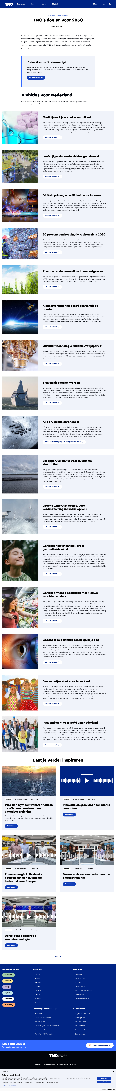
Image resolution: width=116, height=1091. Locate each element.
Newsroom (37, 969)
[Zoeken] (104, 4)
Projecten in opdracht (82, 1013)
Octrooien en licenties (42, 1030)
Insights (38, 986)
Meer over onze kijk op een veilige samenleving (63, 442)
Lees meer (12, 826)
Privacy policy (12, 1085)
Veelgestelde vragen (82, 999)
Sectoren (8, 999)
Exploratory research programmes (47, 1026)
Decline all (104, 1082)
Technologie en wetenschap (45, 1009)
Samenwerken (79, 1009)
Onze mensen (80, 986)
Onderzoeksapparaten (43, 1018)
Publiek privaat (80, 1018)
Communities (79, 995)
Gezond (33, 4)
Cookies (38, 1064)
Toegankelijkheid (62, 1064)
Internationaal (80, 1034)
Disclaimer (73, 1064)
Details (4, 1085)
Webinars (38, 982)
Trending (38, 999)
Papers (37, 995)
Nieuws (37, 974)
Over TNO (77, 969)
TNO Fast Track (80, 1022)
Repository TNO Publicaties (44, 1034)
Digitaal (55, 4)
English (4, 1071)
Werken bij (9, 1005)
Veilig (44, 4)
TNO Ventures (80, 1026)
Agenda (37, 978)
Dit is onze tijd (34, 77)
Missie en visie (80, 978)
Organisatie (79, 974)
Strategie (78, 982)
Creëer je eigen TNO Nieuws (102, 1045)
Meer (95, 4)
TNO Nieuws (39, 1003)
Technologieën (40, 1022)
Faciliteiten (38, 1013)
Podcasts (38, 991)
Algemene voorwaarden (56, 1069)
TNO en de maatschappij (83, 991)
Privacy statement (49, 1064)
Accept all (104, 1078)
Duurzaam (21, 4)
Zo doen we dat (51, 137)
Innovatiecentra (80, 1030)
